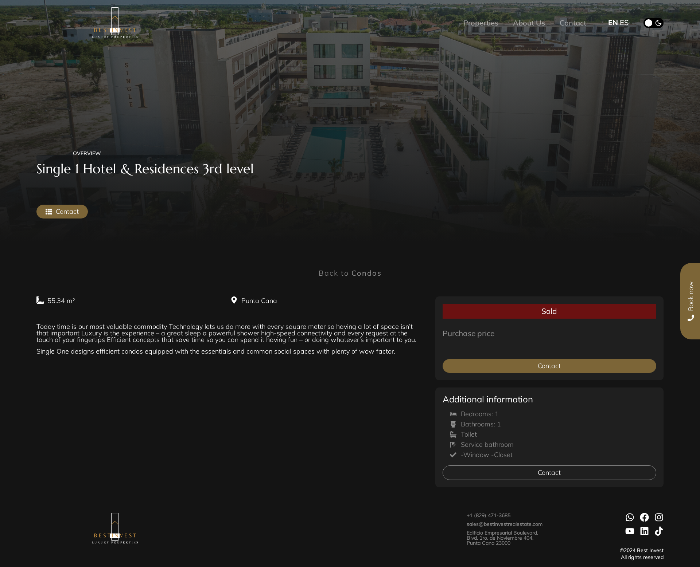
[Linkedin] (644, 531)
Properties (480, 22)
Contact (573, 22)
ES (624, 22)
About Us (529, 22)
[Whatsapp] (629, 517)
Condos (366, 272)
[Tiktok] (659, 531)
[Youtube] (629, 531)
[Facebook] (644, 517)
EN (613, 22)
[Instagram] (659, 517)
